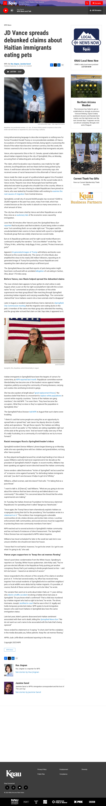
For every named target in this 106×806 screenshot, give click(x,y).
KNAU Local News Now (86, 60)
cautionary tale (22, 215)
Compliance (63, 774)
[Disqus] (53, 734)
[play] (5, 10)
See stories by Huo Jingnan (27, 672)
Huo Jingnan (15, 64)
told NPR (32, 412)
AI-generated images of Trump (24, 252)
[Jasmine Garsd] (8, 688)
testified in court (26, 603)
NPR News (7, 25)
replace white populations (50, 396)
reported (7, 225)
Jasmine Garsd (25, 64)
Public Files (41, 774)
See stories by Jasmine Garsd (28, 692)
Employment (64, 769)
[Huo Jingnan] (8, 670)
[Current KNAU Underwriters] (86, 197)
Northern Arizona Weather (86, 104)
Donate (97, 3)
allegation (40, 271)
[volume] (12, 10)
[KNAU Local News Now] (86, 40)
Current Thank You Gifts (86, 178)
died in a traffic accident (18, 595)
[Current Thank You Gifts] (86, 153)
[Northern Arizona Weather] (86, 86)
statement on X (10, 515)
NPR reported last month (26, 379)
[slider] (15, 10)
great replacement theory (45, 393)
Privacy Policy (42, 769)
